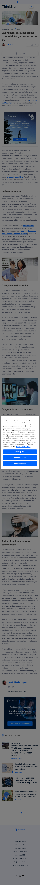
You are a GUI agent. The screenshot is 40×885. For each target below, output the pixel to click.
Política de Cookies (23, 447)
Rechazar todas (20, 458)
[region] (20, 442)
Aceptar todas (20, 464)
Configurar (19, 452)
